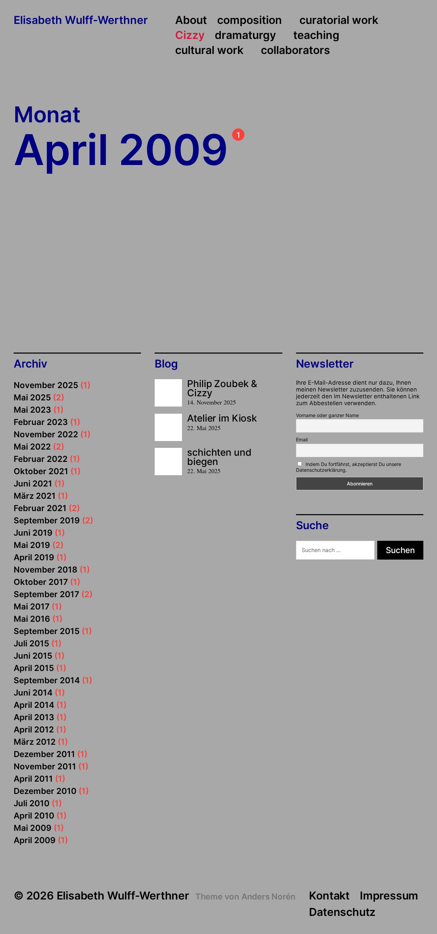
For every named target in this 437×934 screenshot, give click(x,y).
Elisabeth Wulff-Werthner (81, 20)
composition (249, 20)
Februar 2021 (40, 508)
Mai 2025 (32, 397)
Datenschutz (342, 912)
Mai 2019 (32, 545)
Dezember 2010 (45, 791)
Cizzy (190, 35)
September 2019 (47, 520)
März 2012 (35, 742)
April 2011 (33, 779)
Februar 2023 (41, 422)
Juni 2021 (33, 484)
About (191, 20)
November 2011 (45, 766)
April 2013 (34, 717)
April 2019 (34, 557)
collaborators (295, 50)
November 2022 (46, 434)
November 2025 (46, 385)
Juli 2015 (31, 643)
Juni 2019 (33, 533)
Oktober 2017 (41, 582)
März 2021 (35, 496)
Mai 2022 (32, 447)
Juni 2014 (33, 693)
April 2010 (34, 816)
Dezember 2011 (44, 754)
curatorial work (338, 20)
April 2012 (34, 729)
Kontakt (329, 895)
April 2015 (34, 668)
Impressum (389, 895)
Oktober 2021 (41, 471)
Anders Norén (268, 897)
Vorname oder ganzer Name (327, 415)
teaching (316, 35)
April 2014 (34, 705)
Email (302, 439)
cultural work (209, 50)
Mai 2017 (32, 607)
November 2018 (45, 570)
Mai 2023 (32, 410)
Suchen (400, 550)
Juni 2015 (33, 656)
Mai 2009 (33, 828)
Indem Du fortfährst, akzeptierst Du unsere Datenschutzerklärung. (348, 467)
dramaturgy (245, 35)
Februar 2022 (41, 459)
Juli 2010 (32, 803)
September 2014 (47, 680)
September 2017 (46, 594)
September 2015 (47, 631)
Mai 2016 (32, 619)
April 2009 (35, 840)
